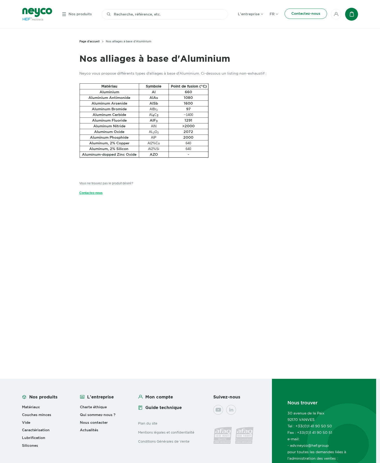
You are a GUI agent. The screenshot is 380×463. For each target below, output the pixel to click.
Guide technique (163, 407)
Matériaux (31, 407)
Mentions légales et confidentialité (166, 432)
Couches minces (36, 414)
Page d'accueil (89, 41)
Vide (26, 422)
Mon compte (159, 397)
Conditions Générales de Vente (163, 441)
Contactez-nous (91, 193)
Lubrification (33, 437)
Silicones (30, 445)
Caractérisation (36, 430)
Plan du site (147, 423)
